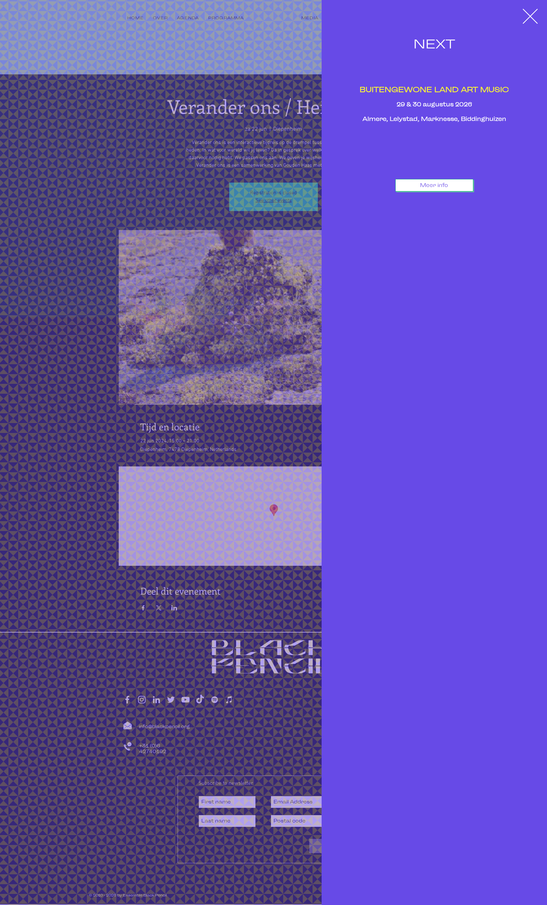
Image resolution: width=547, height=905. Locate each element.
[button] (530, 16)
